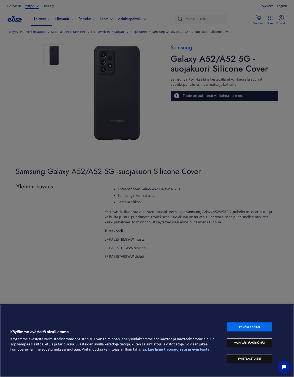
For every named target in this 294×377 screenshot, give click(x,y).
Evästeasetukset (249, 359)
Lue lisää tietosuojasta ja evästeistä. (179, 349)
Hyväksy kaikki (249, 327)
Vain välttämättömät (249, 343)
